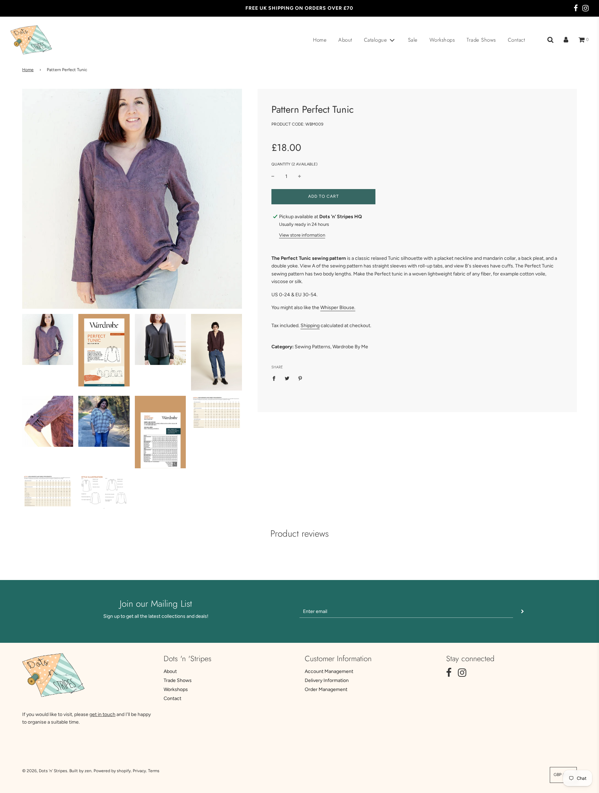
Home (320, 40)
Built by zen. (81, 770)
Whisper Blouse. (337, 307)
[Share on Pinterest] (300, 378)
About (345, 40)
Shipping (310, 326)
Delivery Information (327, 680)
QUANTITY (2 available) (294, 164)
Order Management (326, 689)
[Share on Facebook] (275, 378)
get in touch (102, 714)
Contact (516, 40)
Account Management (329, 671)
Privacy (139, 770)
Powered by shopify (112, 770)
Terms (153, 770)
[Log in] (566, 39)
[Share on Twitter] (287, 378)
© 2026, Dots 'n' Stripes (44, 770)
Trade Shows (481, 40)
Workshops (442, 40)
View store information (302, 235)
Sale (413, 40)
